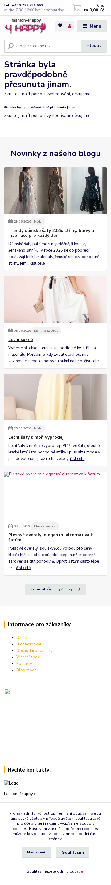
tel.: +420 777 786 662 (23, 5)
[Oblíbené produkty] (60, 25)
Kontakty (24, 663)
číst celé (37, 263)
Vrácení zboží (28, 657)
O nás (21, 637)
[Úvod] (25, 26)
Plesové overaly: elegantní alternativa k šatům (50, 537)
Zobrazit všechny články (51, 589)
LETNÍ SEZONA (46, 330)
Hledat (93, 46)
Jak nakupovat (28, 644)
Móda (38, 221)
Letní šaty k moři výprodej (36, 437)
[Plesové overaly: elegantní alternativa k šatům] (55, 495)
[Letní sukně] (55, 299)
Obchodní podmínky (34, 650)
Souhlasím (73, 852)
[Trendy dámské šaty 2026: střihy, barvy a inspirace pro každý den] (55, 190)
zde (79, 871)
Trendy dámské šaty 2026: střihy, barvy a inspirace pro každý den (51, 233)
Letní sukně (20, 339)
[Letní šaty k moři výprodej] (55, 397)
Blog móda (26, 670)
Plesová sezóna (45, 526)
